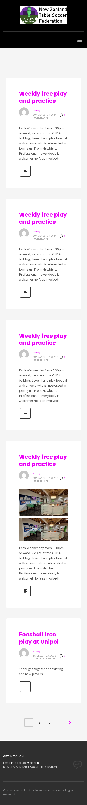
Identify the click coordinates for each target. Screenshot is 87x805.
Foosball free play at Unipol (39, 638)
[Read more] (25, 176)
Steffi (36, 111)
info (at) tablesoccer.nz (25, 763)
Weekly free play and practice (43, 97)
